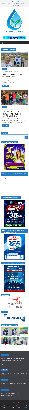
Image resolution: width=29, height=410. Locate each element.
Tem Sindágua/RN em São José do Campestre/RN (14, 75)
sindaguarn (15, 71)
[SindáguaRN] (2, 42)
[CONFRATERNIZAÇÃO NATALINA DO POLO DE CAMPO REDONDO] (14, 97)
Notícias (4, 69)
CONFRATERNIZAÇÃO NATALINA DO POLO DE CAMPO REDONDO (11, 114)
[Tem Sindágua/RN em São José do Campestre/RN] (14, 59)
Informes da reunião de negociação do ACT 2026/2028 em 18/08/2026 (15, 4)
